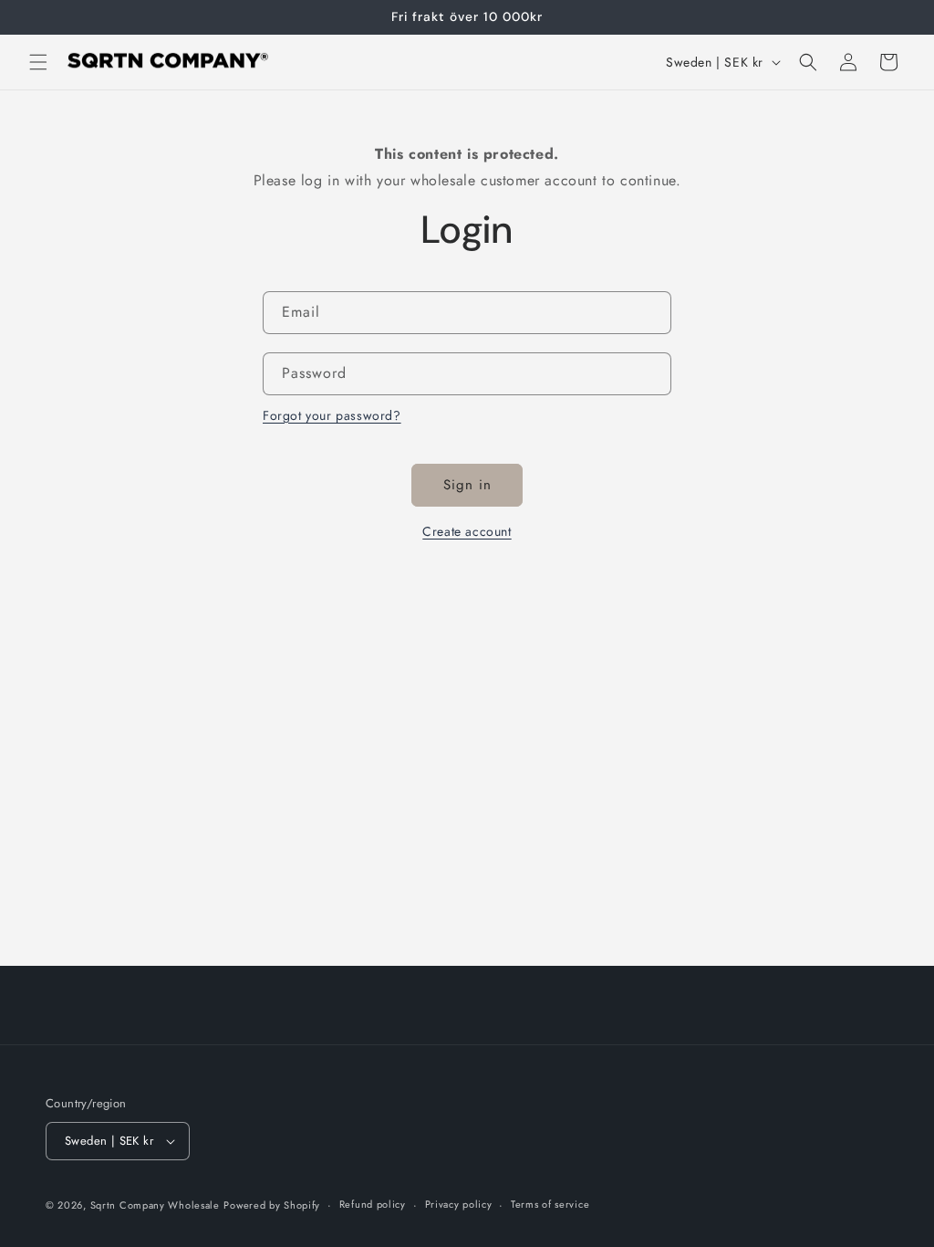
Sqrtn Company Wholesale (155, 1205)
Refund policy (372, 1204)
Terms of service (550, 1204)
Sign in (467, 485)
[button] (38, 62)
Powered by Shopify (271, 1205)
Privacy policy (459, 1204)
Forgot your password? (332, 415)
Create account (466, 531)
